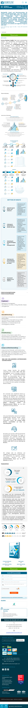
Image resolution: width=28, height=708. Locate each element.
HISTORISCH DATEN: (7, 564)
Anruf (2, 706)
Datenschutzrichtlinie (7, 683)
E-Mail (6, 706)
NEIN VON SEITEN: (21, 564)
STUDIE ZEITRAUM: (7, 561)
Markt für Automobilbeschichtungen (9, 613)
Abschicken (20, 640)
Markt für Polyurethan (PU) (8, 616)
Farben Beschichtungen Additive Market (10, 615)
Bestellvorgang (5, 684)
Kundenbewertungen (6, 680)
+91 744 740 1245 (10, 661)
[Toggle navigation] (26, 2)
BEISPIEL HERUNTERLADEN (16, 706)
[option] (14, 604)
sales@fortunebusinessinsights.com (14, 632)
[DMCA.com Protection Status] (4, 646)
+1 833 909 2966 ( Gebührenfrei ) (12, 658)
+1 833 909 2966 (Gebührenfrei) (15, 624)
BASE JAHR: (21, 561)
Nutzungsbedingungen (7, 681)
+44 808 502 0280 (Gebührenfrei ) (12, 659)
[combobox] (2, 582)
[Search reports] (23, 2)
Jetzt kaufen (15, 35)
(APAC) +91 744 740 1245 (14, 628)
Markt (4, 612)
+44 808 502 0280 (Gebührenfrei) (15, 626)
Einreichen (14, 593)
